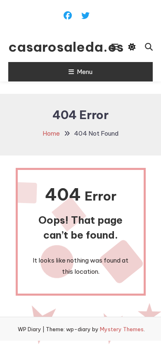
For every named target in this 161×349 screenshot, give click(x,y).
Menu (84, 72)
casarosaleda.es (48, 47)
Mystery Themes (122, 329)
